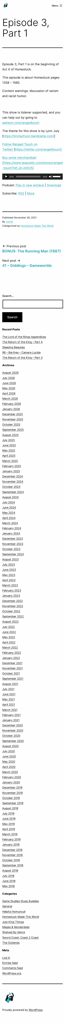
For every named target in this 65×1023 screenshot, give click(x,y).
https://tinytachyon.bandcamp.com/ (28, 136)
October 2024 (11, 486)
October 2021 (11, 673)
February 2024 (11, 528)
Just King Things (13, 921)
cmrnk (9, 221)
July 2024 (8, 502)
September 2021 (12, 678)
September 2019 (12, 803)
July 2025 (8, 440)
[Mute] (50, 176)
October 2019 (11, 798)
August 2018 (10, 870)
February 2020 (11, 777)
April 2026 (8, 393)
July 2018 (8, 875)
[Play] (6, 176)
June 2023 (9, 569)
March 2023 (10, 585)
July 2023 (8, 564)
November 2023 (12, 543)
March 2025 (10, 461)
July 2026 (8, 378)
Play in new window (30, 185)
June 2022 (9, 632)
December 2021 (12, 663)
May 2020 (8, 761)
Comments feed (12, 968)
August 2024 (10, 497)
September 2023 (13, 554)
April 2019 (8, 829)
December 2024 (12, 476)
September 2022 (13, 616)
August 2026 (10, 372)
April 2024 (9, 518)
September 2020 (13, 741)
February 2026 (11, 403)
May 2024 (8, 512)
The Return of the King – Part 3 (22, 357)
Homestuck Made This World (37, 225)
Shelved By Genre (13, 932)
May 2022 (8, 637)
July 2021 (8, 689)
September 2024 (13, 492)
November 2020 (12, 730)
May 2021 (8, 699)
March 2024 (10, 523)
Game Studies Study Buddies (20, 901)
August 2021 (10, 683)
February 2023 (11, 590)
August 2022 (10, 621)
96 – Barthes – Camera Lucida (21, 352)
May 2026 (8, 388)
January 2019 (11, 844)
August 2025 (10, 435)
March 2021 (9, 709)
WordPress (35, 1009)
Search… (8, 295)
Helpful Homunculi (13, 911)
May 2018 (8, 886)
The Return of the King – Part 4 (22, 342)
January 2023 (11, 595)
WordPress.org (11, 973)
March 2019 (9, 834)
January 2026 (11, 409)
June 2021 (8, 694)
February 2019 (11, 839)
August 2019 (10, 808)
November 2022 (12, 606)
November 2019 (12, 792)
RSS (21, 193)
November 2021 (12, 668)
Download (54, 185)
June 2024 (9, 507)
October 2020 (11, 735)
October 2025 (11, 424)
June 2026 (9, 383)
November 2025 (12, 419)
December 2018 (12, 849)
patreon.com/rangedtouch (20, 123)
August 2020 (10, 746)
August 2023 (10, 559)
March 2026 (10, 398)
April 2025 (8, 455)
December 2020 (12, 725)
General (7, 906)
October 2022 (11, 611)
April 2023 (8, 580)
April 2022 (8, 642)
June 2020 (9, 756)
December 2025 (12, 414)
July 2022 (8, 626)
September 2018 (12, 865)
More (30, 193)
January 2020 (11, 782)
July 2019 (8, 813)
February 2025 (11, 466)
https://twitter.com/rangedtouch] (38, 149)
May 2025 (8, 450)
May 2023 (8, 575)
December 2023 (12, 538)
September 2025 (13, 429)
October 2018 (11, 860)
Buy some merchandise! (19, 157)
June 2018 (8, 881)
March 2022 (10, 647)
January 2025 (11, 471)
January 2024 (11, 533)
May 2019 (8, 823)
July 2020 (8, 751)
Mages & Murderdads (15, 927)
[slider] (57, 176)
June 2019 (8, 818)
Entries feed (10, 962)
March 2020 (10, 772)
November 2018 (12, 855)
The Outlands (11, 942)
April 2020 (8, 766)
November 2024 (12, 481)
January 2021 (11, 720)
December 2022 (12, 601)
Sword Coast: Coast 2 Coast (20, 937)
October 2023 (11, 549)
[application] (32, 177)
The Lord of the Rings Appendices (24, 336)
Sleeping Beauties (13, 347)
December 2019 (12, 787)
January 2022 (11, 658)
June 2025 (9, 445)
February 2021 (11, 715)
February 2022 (11, 652)
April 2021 (8, 704)
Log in (6, 957)
